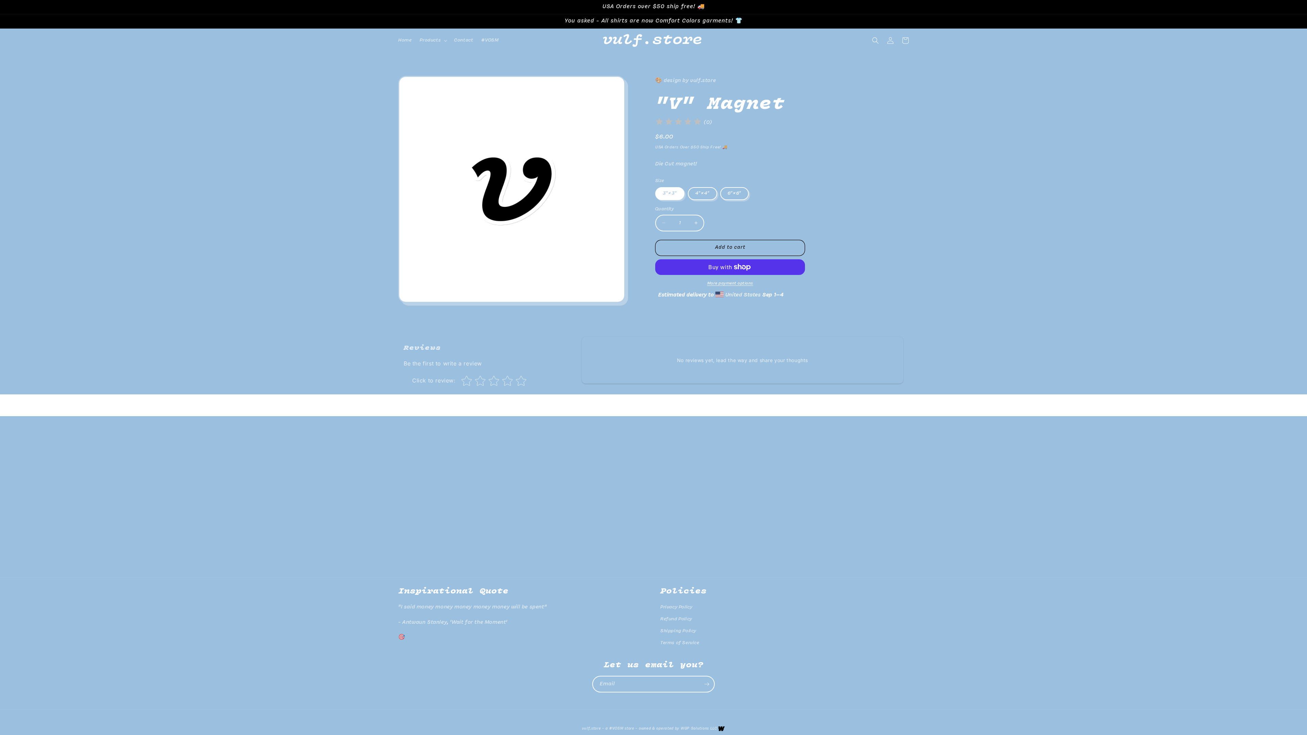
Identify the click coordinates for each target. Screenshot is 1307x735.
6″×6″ (734, 193)
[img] (678, 123)
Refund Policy (676, 619)
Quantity (664, 209)
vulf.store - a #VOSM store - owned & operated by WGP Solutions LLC (649, 729)
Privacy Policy (676, 607)
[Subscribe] (706, 684)
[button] (433, 40)
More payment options (730, 283)
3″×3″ (670, 193)
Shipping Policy (678, 631)
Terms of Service (679, 643)
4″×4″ (702, 193)
